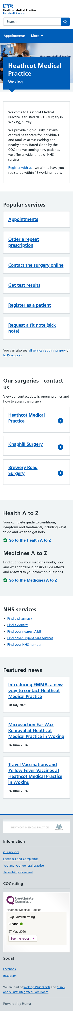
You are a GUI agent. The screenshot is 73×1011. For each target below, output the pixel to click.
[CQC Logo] (20, 900)
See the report (20, 938)
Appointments (14, 36)
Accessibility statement (18, 872)
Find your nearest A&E (24, 631)
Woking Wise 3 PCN (37, 987)
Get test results (24, 285)
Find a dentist (17, 625)
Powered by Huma (17, 1004)
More (37, 36)
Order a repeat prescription (23, 242)
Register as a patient (29, 305)
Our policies (11, 852)
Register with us (20, 168)
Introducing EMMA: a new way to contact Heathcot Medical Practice (35, 690)
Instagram (9, 976)
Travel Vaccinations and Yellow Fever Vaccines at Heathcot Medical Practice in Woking (35, 773)
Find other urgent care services (30, 638)
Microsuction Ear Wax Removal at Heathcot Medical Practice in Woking (36, 730)
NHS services (12, 355)
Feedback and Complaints (20, 859)
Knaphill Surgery (25, 444)
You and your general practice (23, 865)
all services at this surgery (47, 350)
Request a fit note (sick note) (32, 328)
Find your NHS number (24, 645)
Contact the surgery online (35, 265)
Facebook (9, 969)
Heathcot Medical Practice (26, 418)
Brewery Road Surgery (23, 470)
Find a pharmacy (19, 618)
